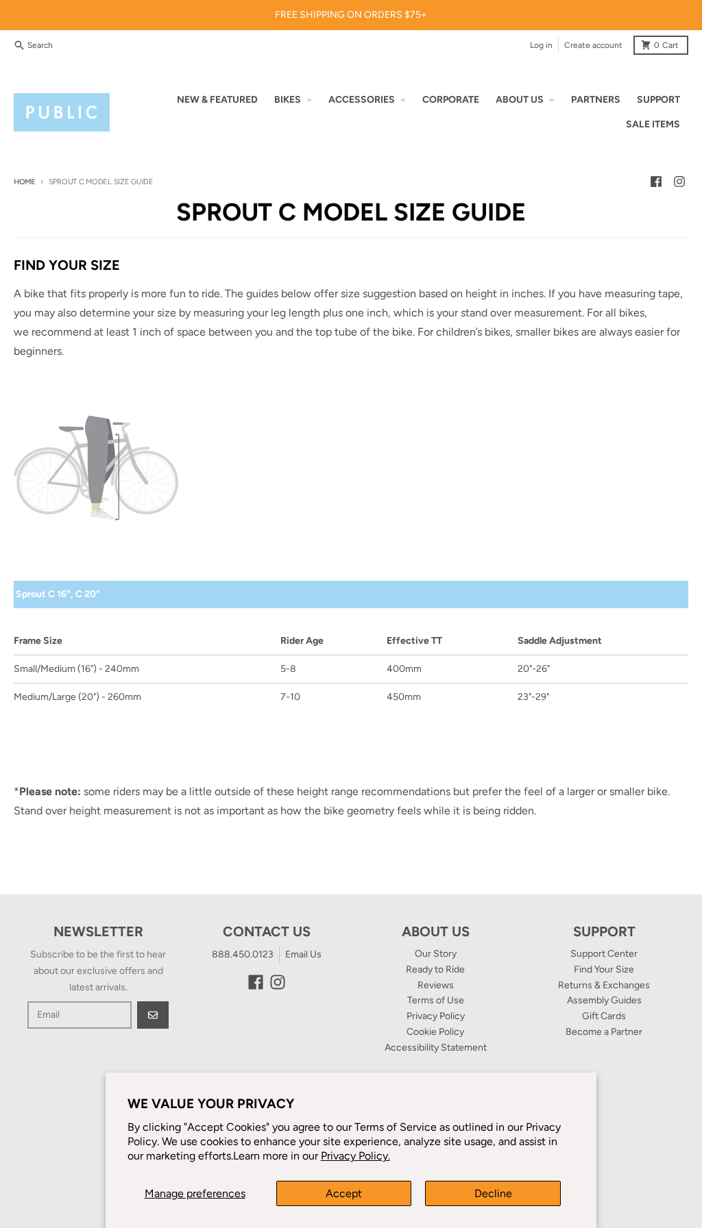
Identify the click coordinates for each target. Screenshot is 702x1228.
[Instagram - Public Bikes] (679, 181)
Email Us (303, 954)
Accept (344, 1193)
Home (24, 181)
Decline (493, 1193)
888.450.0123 (243, 954)
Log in (541, 45)
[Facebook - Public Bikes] (656, 181)
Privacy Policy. (355, 1155)
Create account (593, 45)
